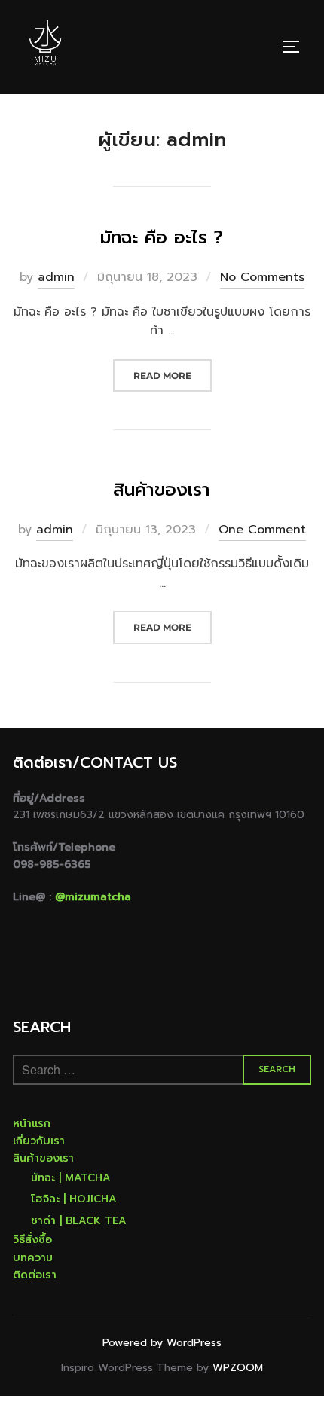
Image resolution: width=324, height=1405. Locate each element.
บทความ (33, 1258)
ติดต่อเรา (35, 1275)
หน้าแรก (31, 1124)
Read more (172, 375)
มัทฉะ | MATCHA (71, 1178)
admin (56, 277)
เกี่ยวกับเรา (39, 1141)
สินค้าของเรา (161, 489)
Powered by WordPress (162, 1343)
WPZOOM (237, 1368)
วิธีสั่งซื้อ (32, 1240)
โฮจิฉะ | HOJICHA (74, 1199)
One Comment (262, 530)
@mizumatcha (93, 897)
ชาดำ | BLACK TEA (79, 1221)
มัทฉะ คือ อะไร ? (161, 237)
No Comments (262, 277)
